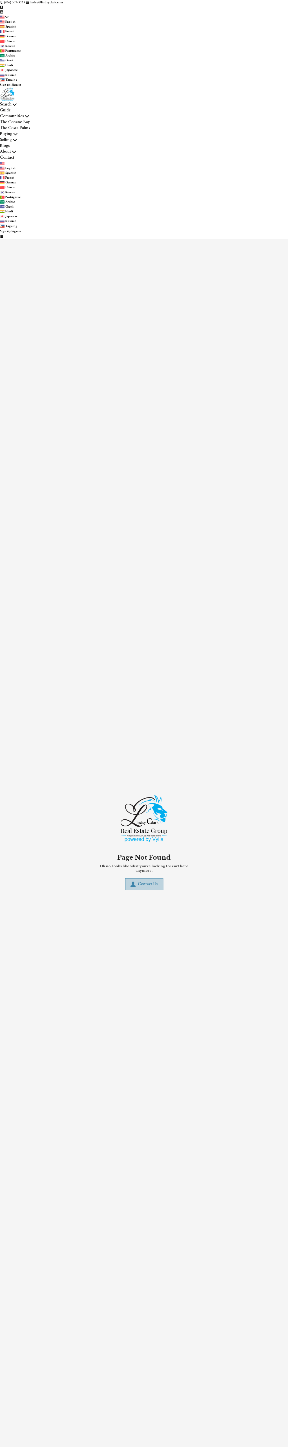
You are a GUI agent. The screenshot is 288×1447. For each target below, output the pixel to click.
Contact (7, 157)
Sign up (5, 85)
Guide (5, 110)
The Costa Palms (15, 128)
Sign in (16, 85)
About (5, 152)
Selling (6, 140)
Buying (6, 134)
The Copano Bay (15, 122)
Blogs (5, 146)
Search (6, 104)
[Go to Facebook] (1, 7)
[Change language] (4, 17)
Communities (12, 116)
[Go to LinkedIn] (1, 12)
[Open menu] (1, 236)
